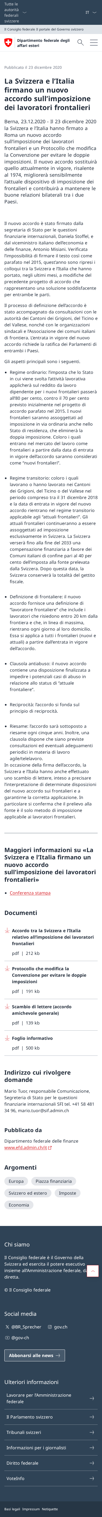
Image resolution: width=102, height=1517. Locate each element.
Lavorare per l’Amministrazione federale (39, 1398)
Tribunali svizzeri (24, 1432)
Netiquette (50, 1509)
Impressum (31, 1509)
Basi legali (12, 1509)
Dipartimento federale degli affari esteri (43, 43)
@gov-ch (20, 1338)
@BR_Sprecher (26, 1327)
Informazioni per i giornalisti (36, 1448)
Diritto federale (22, 1463)
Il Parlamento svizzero (30, 1417)
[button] (93, 1271)
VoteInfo (15, 1478)
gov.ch (60, 1327)
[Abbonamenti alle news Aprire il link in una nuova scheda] (83, 12)
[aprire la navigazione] (94, 42)
